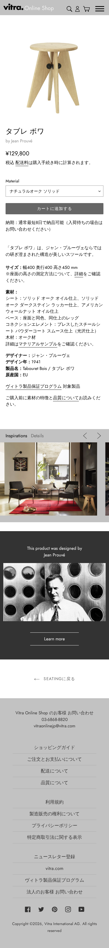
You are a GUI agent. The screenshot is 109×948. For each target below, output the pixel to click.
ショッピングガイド (54, 747)
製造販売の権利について (54, 813)
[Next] (97, 435)
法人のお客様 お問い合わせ (55, 892)
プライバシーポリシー (54, 825)
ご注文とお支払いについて (54, 759)
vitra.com (54, 868)
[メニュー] (100, 8)
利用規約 (54, 802)
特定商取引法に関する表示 (54, 837)
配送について (54, 771)
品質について (66, 398)
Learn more (54, 639)
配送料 (21, 162)
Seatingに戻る (58, 679)
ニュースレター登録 (54, 856)
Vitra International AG (62, 924)
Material (12, 181)
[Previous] (86, 435)
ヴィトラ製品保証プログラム (34, 386)
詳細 (79, 274)
